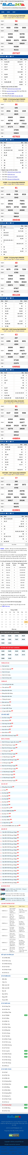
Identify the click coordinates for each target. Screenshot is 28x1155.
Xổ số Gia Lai (5, 972)
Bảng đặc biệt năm (7, 696)
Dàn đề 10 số (5, 729)
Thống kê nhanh (6, 699)
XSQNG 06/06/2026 (20, 331)
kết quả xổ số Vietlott (12, 176)
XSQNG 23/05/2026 (20, 474)
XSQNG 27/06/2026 (20, 101)
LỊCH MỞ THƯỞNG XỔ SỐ (7, 903)
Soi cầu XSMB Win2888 (8, 810)
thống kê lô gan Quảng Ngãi (14, 88)
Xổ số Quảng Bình (6, 1093)
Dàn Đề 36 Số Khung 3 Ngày (9, 861)
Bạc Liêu (12, 917)
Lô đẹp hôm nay (6, 822)
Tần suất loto (5, 687)
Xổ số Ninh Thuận (6, 969)
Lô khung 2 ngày (6, 750)
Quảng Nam (22, 917)
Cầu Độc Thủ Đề (6, 726)
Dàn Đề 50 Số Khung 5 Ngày (9, 873)
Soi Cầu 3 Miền (6, 819)
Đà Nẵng (21, 921)
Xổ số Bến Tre (5, 1021)
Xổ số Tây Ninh (6, 1036)
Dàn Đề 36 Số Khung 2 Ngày (9, 858)
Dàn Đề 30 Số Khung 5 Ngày (9, 855)
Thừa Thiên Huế (23, 910)
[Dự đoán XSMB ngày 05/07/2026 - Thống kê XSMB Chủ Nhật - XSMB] (3, 889)
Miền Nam (12, 906)
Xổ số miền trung (6, 1069)
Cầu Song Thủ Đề (6, 723)
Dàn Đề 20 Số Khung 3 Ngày (9, 844)
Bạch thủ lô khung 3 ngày (8, 765)
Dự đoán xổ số (5, 886)
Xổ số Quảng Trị (6, 1096)
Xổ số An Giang (6, 1033)
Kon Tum (21, 948)
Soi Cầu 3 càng (6, 717)
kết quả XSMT (11, 93)
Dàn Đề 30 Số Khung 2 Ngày (9, 850)
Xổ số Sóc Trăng (6, 1027)
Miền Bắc (4, 906)
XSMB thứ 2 (4, 910)
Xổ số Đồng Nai (6, 1030)
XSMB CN (4, 949)
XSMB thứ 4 (4, 923)
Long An (12, 941)
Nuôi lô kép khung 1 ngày (8, 745)
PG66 (20, 1153)
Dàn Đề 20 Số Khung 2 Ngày (9, 841)
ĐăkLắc (21, 915)
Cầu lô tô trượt (6, 672)
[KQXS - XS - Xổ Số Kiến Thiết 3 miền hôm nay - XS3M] (13, 5)
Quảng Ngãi (22, 942)
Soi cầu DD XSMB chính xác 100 (10, 825)
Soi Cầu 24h (5, 804)
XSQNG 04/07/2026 (20, 17)
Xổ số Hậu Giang (6, 1056)
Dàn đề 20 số (5, 732)
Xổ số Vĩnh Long (6, 960)
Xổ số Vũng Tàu (6, 1006)
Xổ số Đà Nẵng (6, 1087)
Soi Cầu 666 (5, 799)
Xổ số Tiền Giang (6, 1062)
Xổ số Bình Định (6, 1090)
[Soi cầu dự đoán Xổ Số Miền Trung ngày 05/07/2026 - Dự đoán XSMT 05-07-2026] (3, 894)
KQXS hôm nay (11, 174)
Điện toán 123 (5, 985)
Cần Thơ (12, 923)
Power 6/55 (5, 999)
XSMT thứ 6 (22, 937)
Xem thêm (14, 544)
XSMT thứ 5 (22, 931)
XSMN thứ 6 (12, 937)
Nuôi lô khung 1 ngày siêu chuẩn (10, 742)
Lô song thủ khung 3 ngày (9, 768)
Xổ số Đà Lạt (5, 1065)
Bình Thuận (12, 930)
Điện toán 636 (5, 988)
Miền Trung (21, 906)
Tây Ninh (12, 928)
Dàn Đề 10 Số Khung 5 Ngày (9, 838)
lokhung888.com (5, 1153)
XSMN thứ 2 (12, 912)
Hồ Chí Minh (13, 908)
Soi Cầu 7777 (5, 813)
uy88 (25, 1153)
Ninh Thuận (22, 935)
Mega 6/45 (4, 996)
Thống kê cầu (5, 663)
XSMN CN (12, 951)
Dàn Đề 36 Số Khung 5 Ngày (9, 864)
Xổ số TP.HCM (5, 1015)
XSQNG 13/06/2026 (20, 259)
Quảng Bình (22, 928)
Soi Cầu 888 (5, 796)
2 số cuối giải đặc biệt (7, 684)
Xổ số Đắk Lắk (5, 1078)
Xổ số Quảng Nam (6, 1081)
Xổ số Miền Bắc (6, 957)
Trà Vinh (12, 936)
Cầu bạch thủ (5, 666)
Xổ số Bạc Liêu (6, 1024)
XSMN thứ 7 (12, 945)
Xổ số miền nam (5, 1003)
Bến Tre (11, 914)
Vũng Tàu (12, 916)
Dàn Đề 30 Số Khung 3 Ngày (9, 853)
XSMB (2, 12)
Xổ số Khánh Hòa (6, 1084)
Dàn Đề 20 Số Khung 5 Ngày (9, 847)
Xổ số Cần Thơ (6, 1009)
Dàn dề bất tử (5, 720)
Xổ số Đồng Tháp (6, 1012)
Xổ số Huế (4, 1072)
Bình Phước (12, 942)
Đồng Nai (12, 921)
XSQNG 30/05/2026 (20, 402)
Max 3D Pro (5, 994)
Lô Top (4, 790)
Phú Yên (21, 909)
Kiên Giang (12, 948)
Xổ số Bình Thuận (6, 1039)
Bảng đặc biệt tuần (7, 690)
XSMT (14, 12)
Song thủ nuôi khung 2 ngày (9, 759)
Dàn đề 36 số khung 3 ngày (9, 735)
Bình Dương (12, 935)
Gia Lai (20, 934)
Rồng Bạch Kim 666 (7, 787)
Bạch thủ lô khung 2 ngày (8, 753)
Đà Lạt (11, 950)
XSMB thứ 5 (4, 929)
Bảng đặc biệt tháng (7, 693)
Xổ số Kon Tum (6, 1110)
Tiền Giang (12, 947)
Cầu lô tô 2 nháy (6, 675)
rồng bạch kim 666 (21, 1147)
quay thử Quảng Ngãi (11, 91)
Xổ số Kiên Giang (6, 1059)
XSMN (8, 12)
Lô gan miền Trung (7, 708)
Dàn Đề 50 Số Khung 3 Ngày (9, 870)
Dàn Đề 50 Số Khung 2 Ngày (9, 867)
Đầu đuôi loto (5, 702)
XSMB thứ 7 (4, 942)
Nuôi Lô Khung (5, 738)
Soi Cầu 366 (5, 793)
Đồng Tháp (12, 910)
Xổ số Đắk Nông (6, 1107)
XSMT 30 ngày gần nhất (17, 95)
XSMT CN (21, 951)
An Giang (12, 927)
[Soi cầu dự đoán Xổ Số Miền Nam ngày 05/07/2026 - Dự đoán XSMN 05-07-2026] (3, 899)
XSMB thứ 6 (4, 935)
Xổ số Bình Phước (6, 1053)
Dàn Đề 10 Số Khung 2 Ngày (9, 832)
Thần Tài (4, 982)
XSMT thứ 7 (22, 944)
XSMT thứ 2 (22, 912)
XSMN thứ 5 (12, 931)
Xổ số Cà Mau (5, 1018)
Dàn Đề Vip (4, 829)
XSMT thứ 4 (22, 924)
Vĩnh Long (12, 933)
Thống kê (4, 681)
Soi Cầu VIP (4, 784)
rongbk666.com (13, 1150)
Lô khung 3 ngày (6, 762)
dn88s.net (14, 1153)
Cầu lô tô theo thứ (6, 678)
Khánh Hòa (21, 923)
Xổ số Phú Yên (6, 1075)
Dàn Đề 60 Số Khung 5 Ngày (9, 882)
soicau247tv (4, 1150)
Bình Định (21, 927)
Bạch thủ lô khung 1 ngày (8, 747)
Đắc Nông (21, 943)
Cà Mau (11, 911)
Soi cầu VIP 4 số (6, 807)
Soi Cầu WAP (5, 816)
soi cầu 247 (4, 1147)
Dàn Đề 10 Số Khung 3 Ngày (9, 835)
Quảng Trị (21, 930)
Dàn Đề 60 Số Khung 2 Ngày (9, 876)
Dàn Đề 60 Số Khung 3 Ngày (9, 879)
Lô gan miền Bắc (6, 705)
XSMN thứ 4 (12, 925)
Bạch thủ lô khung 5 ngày (8, 780)
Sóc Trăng (12, 922)
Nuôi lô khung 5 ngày (7, 774)
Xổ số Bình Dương (7, 963)
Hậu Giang (12, 944)
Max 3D (4, 991)
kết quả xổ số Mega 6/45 (13, 179)
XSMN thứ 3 (12, 919)
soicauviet (11, 1147)
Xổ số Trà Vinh (6, 966)
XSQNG (9, 17)
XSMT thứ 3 (22, 918)
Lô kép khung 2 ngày (7, 756)
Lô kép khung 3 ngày (7, 771)
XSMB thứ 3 (4, 917)
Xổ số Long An (6, 1051)
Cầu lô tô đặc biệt (6, 669)
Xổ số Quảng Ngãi (6, 1104)
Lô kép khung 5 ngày (7, 777)
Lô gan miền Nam (6, 711)
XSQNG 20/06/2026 (20, 184)
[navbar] (1, 3)
